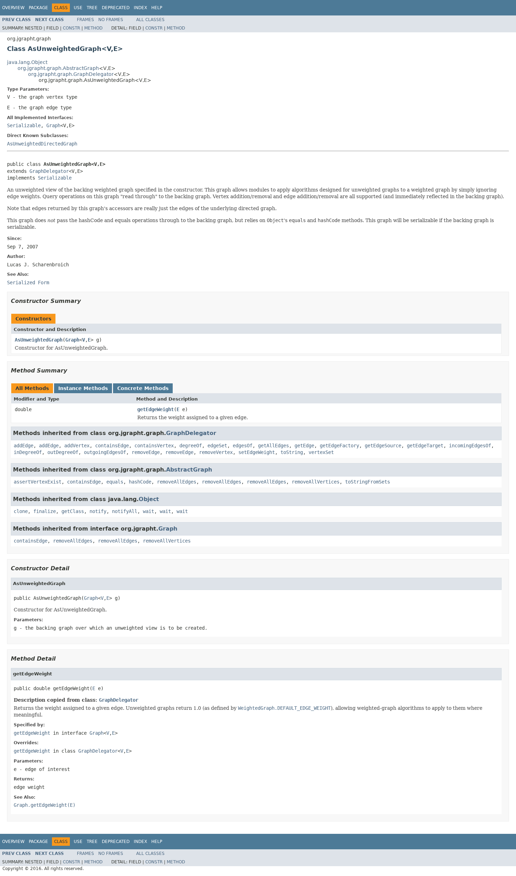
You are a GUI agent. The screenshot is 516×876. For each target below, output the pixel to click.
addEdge (23, 445)
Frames (85, 19)
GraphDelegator (49, 171)
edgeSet (217, 445)
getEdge (304, 445)
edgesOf (242, 445)
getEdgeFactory (339, 445)
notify (98, 511)
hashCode (140, 482)
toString (291, 452)
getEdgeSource (383, 445)
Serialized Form (28, 282)
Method (93, 28)
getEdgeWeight (155, 409)
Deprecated (116, 7)
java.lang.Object (27, 62)
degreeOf (190, 445)
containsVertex (154, 445)
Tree (92, 7)
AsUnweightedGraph (38, 340)
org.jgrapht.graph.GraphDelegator (71, 74)
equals (114, 482)
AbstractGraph (189, 469)
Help (156, 7)
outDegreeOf (62, 452)
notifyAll (124, 511)
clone (21, 511)
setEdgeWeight (256, 452)
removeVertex (216, 452)
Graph (53, 125)
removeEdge (146, 452)
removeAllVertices (315, 482)
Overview (13, 7)
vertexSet (321, 452)
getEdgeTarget (425, 445)
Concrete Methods (142, 388)
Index (140, 7)
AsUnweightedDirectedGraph (42, 144)
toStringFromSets (367, 482)
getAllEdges (273, 445)
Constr (71, 28)
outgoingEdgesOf (105, 452)
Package (38, 7)
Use (78, 7)
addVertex (77, 445)
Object (149, 499)
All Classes (150, 19)
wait (148, 511)
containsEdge (112, 445)
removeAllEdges (176, 482)
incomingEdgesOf (470, 445)
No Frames (110, 19)
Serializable (24, 125)
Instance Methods (83, 388)
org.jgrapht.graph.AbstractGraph (58, 68)
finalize (44, 511)
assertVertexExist (37, 482)
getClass (72, 511)
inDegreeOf (28, 452)
